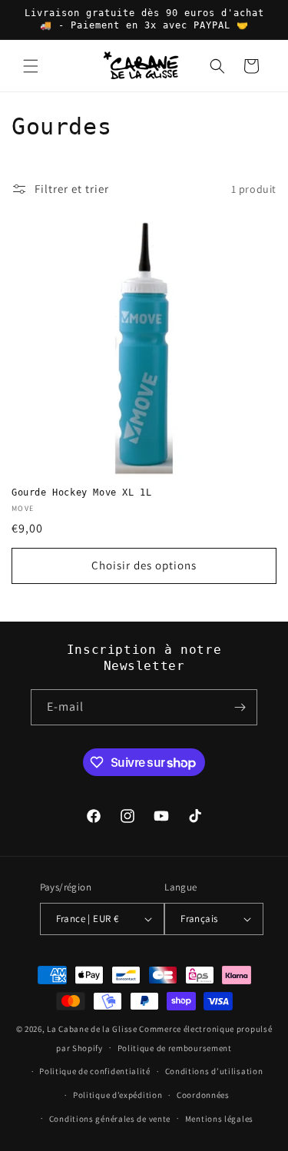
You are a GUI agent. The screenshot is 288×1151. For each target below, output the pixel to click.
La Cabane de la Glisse (92, 1028)
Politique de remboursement (175, 1048)
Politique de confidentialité (95, 1071)
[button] (31, 66)
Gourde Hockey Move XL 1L (81, 492)
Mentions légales (219, 1118)
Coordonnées (203, 1095)
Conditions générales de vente (109, 1118)
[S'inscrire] (240, 707)
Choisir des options (144, 565)
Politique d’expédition (117, 1095)
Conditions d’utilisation (214, 1071)
